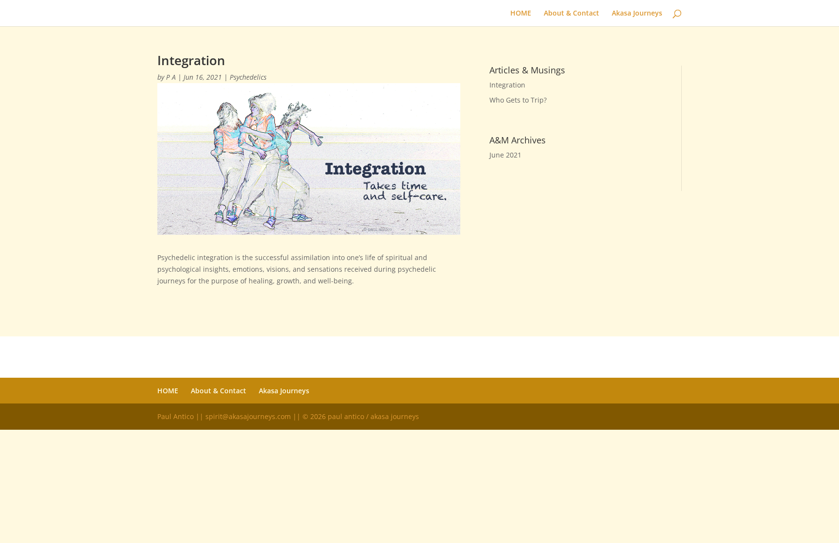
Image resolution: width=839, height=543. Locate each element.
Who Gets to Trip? (518, 100)
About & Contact (571, 14)
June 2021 (505, 154)
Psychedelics (248, 77)
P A (171, 77)
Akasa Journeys (637, 14)
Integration (507, 84)
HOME (520, 14)
